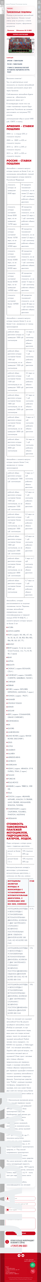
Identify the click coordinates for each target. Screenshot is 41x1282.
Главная (8, 4)
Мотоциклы (11, 1279)
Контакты (14, 1277)
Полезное (12, 4)
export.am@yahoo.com (29, 1261)
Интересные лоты (28, 1277)
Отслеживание (20, 1277)
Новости (26, 1279)
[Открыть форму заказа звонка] (32, 1271)
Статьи (16, 1279)
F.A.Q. (9, 1277)
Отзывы (30, 1279)
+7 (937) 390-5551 (29, 1259)
